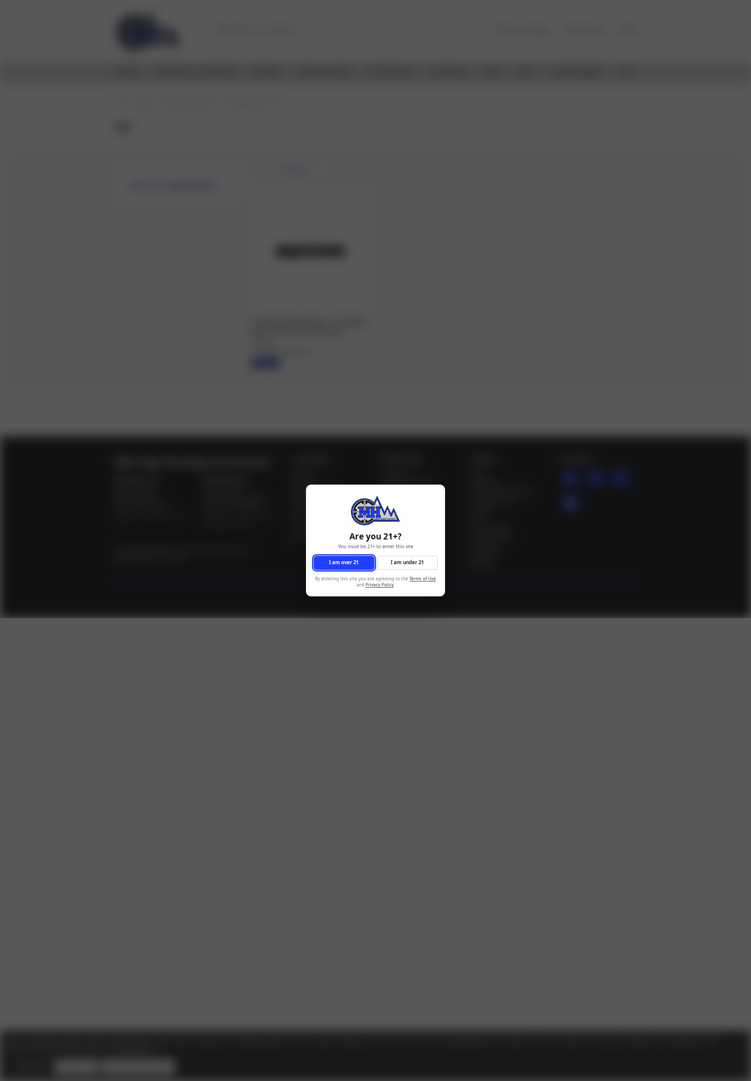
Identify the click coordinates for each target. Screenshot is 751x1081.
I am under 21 (407, 562)
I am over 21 (344, 562)
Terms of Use (422, 579)
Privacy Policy (380, 585)
